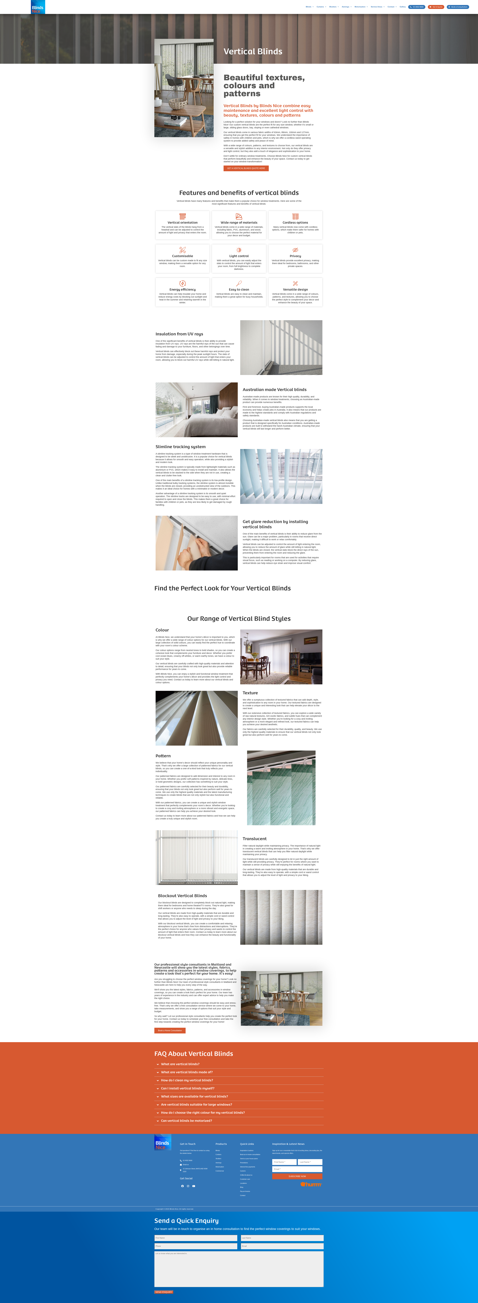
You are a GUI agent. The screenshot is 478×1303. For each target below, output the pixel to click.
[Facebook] (182, 1186)
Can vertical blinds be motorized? (186, 1121)
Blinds (308, 7)
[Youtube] (193, 1186)
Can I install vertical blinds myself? (187, 1088)
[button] (239, 1064)
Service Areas (376, 7)
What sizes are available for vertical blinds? (194, 1096)
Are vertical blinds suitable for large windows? (196, 1104)
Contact (391, 7)
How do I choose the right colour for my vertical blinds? (203, 1112)
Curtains (320, 7)
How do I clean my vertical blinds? (187, 1080)
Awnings (345, 7)
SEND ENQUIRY (163, 1292)
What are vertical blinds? (180, 1064)
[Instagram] (188, 1186)
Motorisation (360, 7)
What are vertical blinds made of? (187, 1072)
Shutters (332, 7)
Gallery (403, 7)
